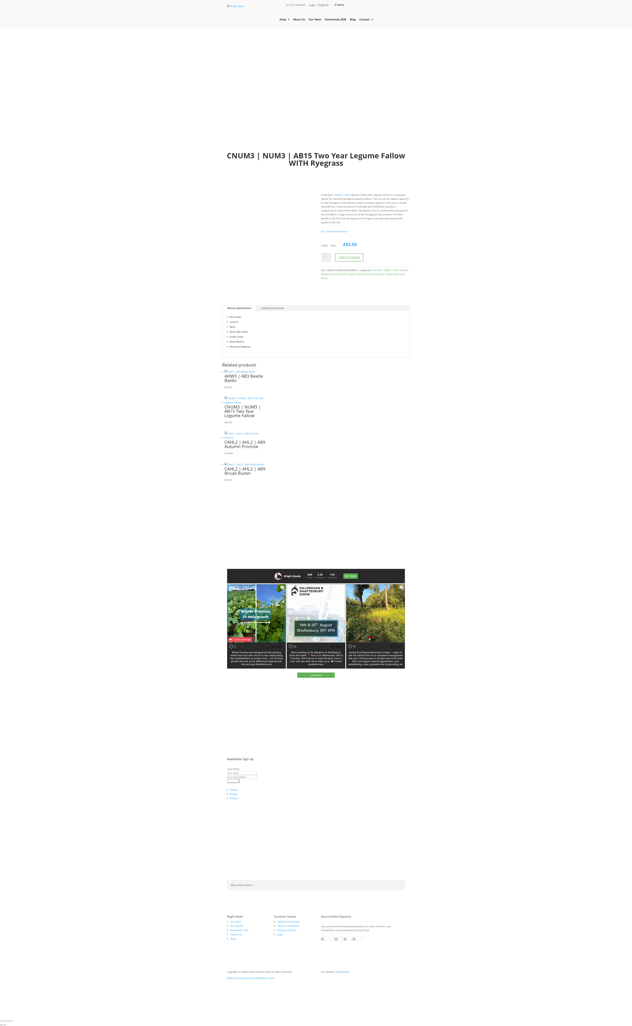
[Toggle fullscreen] (4, 1020)
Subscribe (233, 780)
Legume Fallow (355, 274)
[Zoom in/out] (1, 1020)
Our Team (315, 19)
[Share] (8, 1020)
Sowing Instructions (272, 308)
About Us (299, 19)
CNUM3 (337, 194)
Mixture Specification (239, 308)
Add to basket (349, 257)
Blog (353, 19)
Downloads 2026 (335, 19)
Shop (282, 19)
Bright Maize (342, 971)
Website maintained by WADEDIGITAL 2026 (250, 978)
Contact (364, 19)
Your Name (233, 769)
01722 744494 (295, 5)
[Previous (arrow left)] (1, 1024)
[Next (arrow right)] (4, 1024)
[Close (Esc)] (11, 1020)
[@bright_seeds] (278, 576)
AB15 (347, 194)
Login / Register (318, 5)
